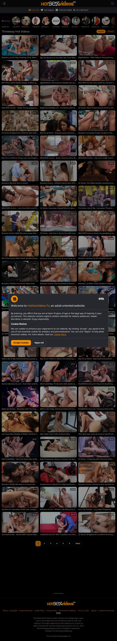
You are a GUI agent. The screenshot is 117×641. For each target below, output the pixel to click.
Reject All (39, 342)
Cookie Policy (60, 334)
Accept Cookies (21, 342)
